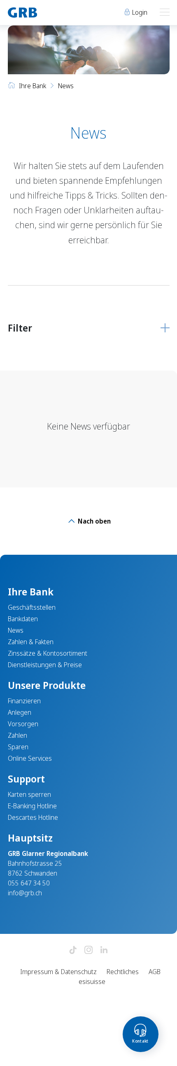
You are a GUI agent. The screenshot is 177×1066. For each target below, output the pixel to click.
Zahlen (17, 735)
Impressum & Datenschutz (58, 971)
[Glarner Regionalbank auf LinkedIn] (104, 950)
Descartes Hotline (33, 817)
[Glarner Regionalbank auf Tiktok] (73, 950)
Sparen (18, 746)
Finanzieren (24, 700)
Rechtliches (123, 971)
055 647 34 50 (29, 883)
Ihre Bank (32, 85)
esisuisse (92, 981)
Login (138, 12)
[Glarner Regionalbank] (44, 12)
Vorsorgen (23, 723)
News (15, 630)
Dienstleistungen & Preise (45, 664)
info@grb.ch (25, 892)
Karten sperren (29, 794)
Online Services (30, 758)
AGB (155, 971)
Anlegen (19, 712)
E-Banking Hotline (32, 805)
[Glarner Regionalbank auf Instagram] (88, 950)
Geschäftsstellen (32, 607)
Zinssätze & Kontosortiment (47, 653)
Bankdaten (23, 618)
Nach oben (93, 521)
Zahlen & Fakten (31, 641)
